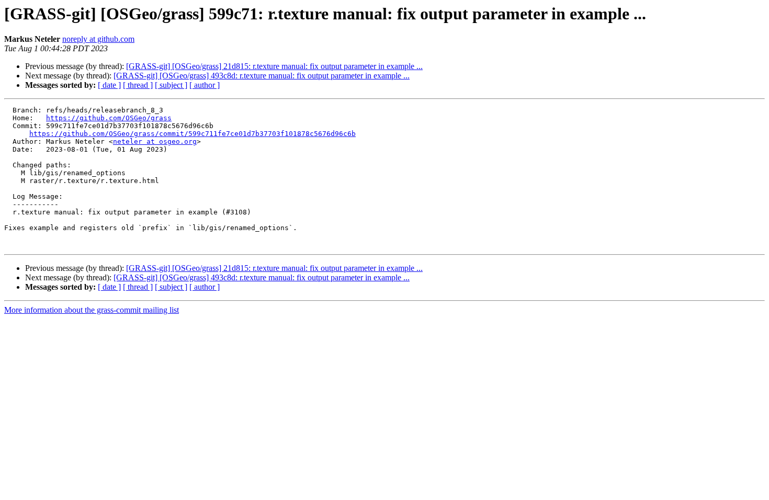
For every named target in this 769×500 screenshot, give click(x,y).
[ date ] (109, 85)
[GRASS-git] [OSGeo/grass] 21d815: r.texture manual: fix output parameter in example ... (274, 66)
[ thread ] (138, 85)
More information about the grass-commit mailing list (91, 309)
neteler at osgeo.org (155, 141)
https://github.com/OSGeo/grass (109, 118)
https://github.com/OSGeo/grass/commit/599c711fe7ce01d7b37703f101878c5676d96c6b (192, 134)
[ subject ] (171, 85)
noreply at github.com (98, 39)
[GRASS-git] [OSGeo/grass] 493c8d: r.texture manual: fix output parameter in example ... (262, 75)
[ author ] (204, 85)
